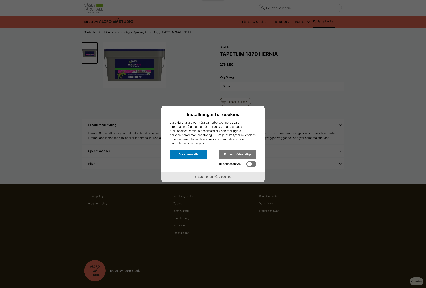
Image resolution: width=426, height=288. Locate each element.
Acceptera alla (188, 154)
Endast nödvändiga (237, 154)
